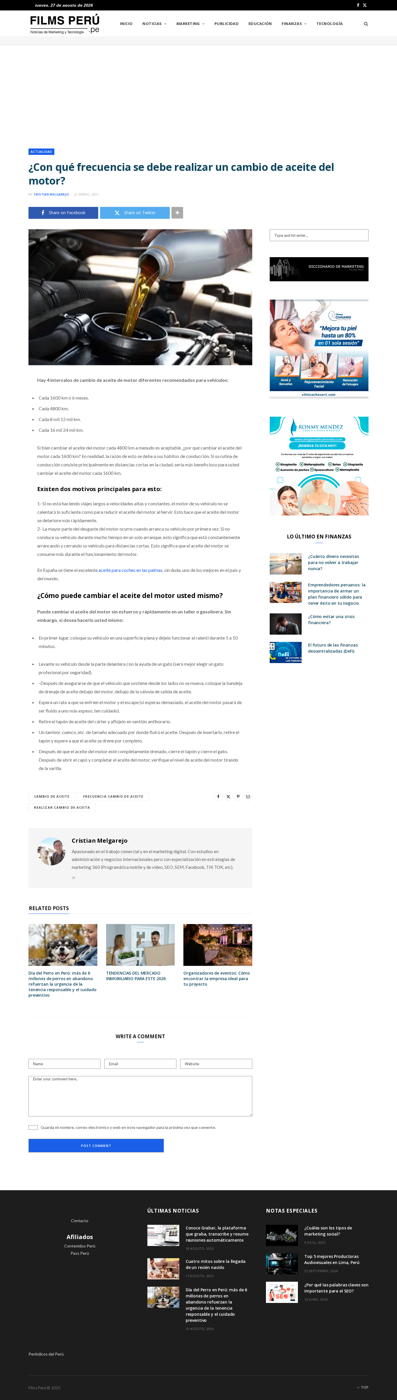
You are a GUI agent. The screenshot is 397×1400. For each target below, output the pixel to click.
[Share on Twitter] (13, 412)
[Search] (364, 23)
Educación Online (80, 1282)
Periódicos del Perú (46, 1353)
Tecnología (329, 23)
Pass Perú (80, 1253)
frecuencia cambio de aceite (113, 796)
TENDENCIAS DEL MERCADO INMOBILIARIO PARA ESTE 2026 (136, 975)
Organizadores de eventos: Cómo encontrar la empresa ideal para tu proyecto (216, 978)
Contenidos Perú (79, 1245)
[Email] (13, 441)
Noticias (152, 23)
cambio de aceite (52, 796)
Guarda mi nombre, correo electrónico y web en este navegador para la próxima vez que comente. (128, 1127)
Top (364, 1387)
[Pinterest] (13, 427)
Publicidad (226, 23)
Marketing (188, 23)
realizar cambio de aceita (62, 807)
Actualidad (41, 151)
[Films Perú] (64, 24)
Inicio (126, 23)
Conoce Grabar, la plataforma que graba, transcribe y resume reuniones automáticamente (217, 1234)
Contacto (79, 1220)
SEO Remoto (80, 1267)
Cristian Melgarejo (51, 194)
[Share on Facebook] (13, 397)
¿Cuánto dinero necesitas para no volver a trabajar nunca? (333, 562)
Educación (260, 23)
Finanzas (292, 23)
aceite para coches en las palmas (130, 570)
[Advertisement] (198, 92)
